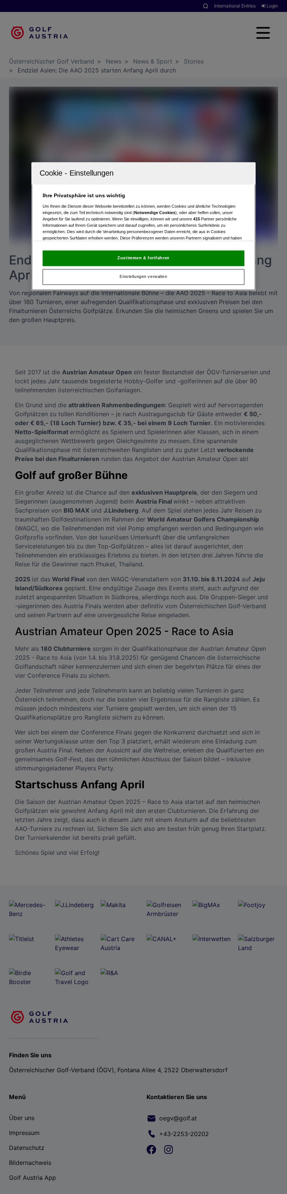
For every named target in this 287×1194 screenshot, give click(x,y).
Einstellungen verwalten (143, 277)
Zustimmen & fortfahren (143, 258)
